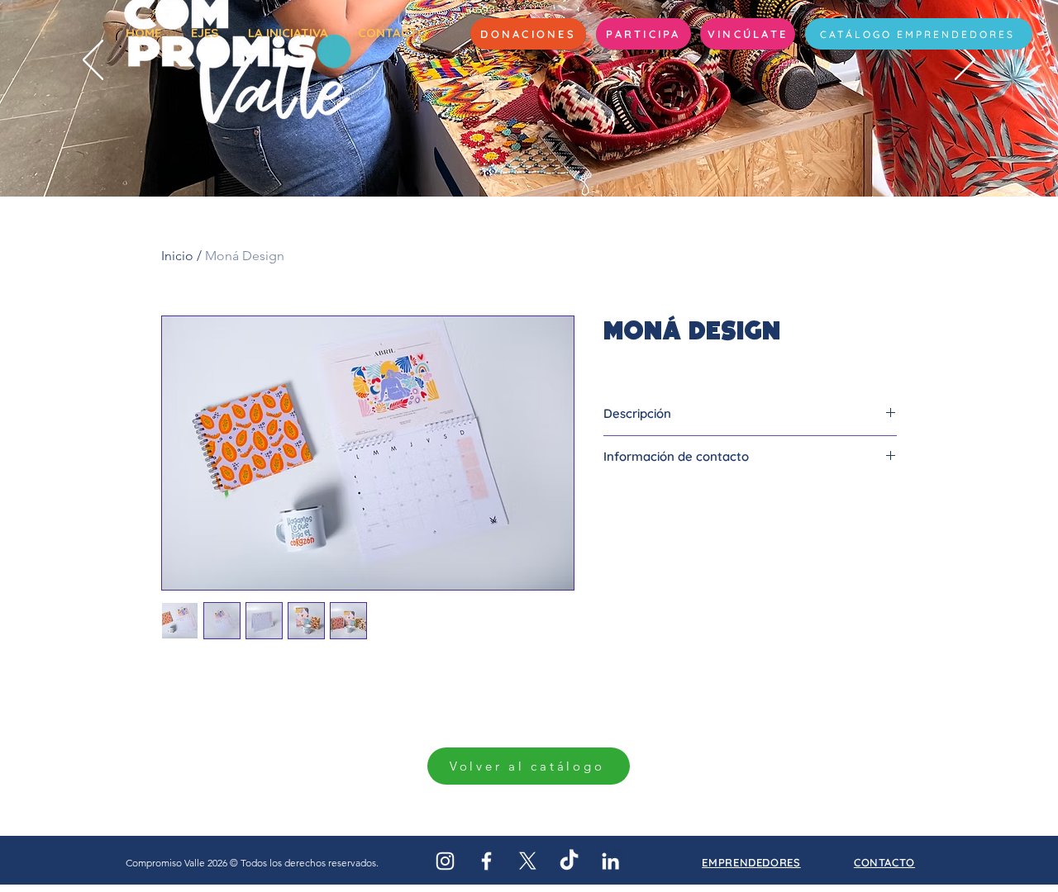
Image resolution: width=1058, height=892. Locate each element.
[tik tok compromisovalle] (569, 861)
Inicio (177, 255)
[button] (643, 34)
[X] (528, 861)
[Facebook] (486, 861)
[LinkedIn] (610, 861)
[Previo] (93, 61)
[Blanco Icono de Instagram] (445, 861)
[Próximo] (965, 61)
